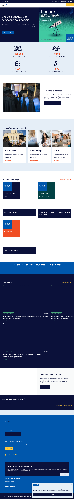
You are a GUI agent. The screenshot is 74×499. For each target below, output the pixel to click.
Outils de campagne (9, 430)
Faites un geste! (45, 387)
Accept (52, 494)
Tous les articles (65, 282)
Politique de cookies (46, 496)
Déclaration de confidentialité (56, 496)
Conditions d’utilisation (9, 481)
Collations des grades (11, 250)
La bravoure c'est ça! (8, 32)
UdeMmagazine (63, 1)
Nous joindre (69, 1)
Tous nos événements (64, 179)
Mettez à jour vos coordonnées (52, 103)
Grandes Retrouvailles (8, 313)
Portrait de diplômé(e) (8, 351)
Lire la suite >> (6, 320)
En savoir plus (8, 160)
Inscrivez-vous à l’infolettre (19, 466)
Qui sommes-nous (55, 1)
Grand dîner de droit (10, 212)
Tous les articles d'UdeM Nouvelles (63, 405)
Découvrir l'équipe (34, 160)
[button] (71, 484)
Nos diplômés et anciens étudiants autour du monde (37, 264)
